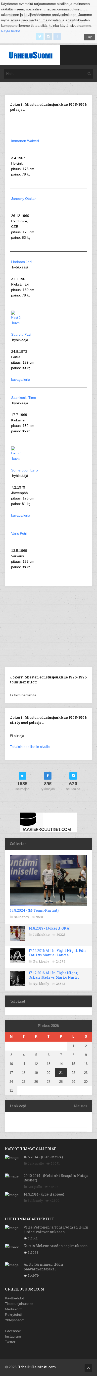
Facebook (13, 1331)
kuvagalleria (20, 379)
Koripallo (35, 1186)
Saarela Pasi (21, 334)
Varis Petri (19, 533)
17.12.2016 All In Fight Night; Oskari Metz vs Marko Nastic (54, 975)
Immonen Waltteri (25, 141)
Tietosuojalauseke (19, 1304)
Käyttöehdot (14, 1298)
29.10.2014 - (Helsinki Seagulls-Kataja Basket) (56, 1177)
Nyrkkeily (41, 961)
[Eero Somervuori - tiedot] (15, 459)
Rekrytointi (13, 1315)
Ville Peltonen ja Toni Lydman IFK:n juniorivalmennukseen (56, 1229)
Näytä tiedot (10, 31)
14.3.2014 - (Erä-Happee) (44, 1194)
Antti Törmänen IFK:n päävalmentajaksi (43, 1266)
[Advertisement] (48, 626)
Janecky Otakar (23, 199)
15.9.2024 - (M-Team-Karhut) (34, 910)
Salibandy (21, 917)
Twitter (10, 1342)
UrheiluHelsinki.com (36, 1367)
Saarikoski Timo (23, 398)
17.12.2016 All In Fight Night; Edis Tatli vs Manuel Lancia (58, 952)
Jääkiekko (41, 934)
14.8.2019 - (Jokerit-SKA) (49, 928)
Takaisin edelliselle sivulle (30, 747)
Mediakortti (13, 1309)
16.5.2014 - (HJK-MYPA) (43, 1157)
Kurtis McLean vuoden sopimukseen (56, 1245)
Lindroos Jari (21, 262)
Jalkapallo (36, 1163)
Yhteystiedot (14, 1320)
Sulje (89, 36)
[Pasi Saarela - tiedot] (15, 323)
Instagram (13, 1336)
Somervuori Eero (24, 470)
